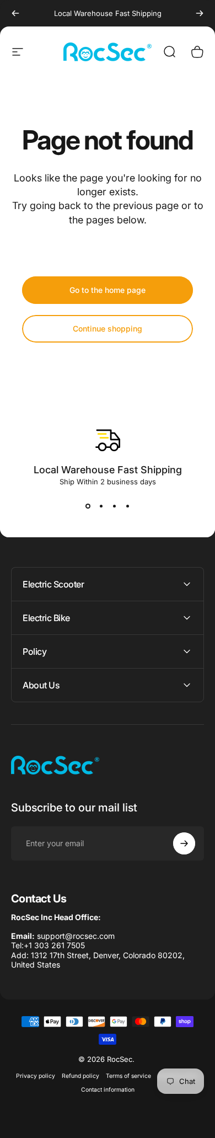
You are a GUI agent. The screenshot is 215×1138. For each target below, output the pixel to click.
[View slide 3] (114, 505)
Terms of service (128, 1076)
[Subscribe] (184, 843)
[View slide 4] (127, 505)
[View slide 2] (101, 505)
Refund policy (80, 1076)
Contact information (108, 1089)
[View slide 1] (87, 505)
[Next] (199, 13)
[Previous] (15, 13)
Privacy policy (35, 1076)
